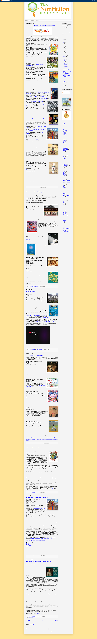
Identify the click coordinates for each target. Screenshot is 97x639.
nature (63, 196)
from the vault (65, 164)
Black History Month (66, 143)
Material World (51, 488)
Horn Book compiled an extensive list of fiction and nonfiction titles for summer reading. (40, 437)
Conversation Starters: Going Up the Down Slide (37, 180)
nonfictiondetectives (32, 349)
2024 (63, 39)
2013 (63, 52)
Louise (31, 286)
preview (64, 205)
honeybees (64, 175)
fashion (64, 160)
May (64, 78)
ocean (63, 201)
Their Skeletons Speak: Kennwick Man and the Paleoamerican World (35, 57)
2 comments (40, 349)
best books (64, 140)
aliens (63, 129)
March (64, 81)
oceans (64, 202)
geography (64, 166)
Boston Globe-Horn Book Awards (39, 508)
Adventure (64, 128)
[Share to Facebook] (43, 187)
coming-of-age (65, 148)
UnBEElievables (29, 270)
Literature (64, 188)
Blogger (52, 631)
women (64, 227)
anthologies (64, 133)
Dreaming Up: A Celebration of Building (37, 497)
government (64, 168)
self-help (64, 210)
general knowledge (65, 165)
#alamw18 (64, 125)
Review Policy (31, 20)
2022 (63, 42)
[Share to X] (42, 187)
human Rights (65, 176)
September (65, 57)
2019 (63, 44)
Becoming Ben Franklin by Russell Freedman (38, 561)
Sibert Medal (64, 213)
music (63, 194)
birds (63, 142)
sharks (64, 211)
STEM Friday (28, 546)
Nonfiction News (30, 291)
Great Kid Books (29, 543)
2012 (63, 85)
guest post (64, 171)
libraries (64, 187)
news (29, 350)
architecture (30, 557)
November (65, 55)
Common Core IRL (65, 149)
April (64, 80)
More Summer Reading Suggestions (36, 192)
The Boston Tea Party (40, 613)
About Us (37, 20)
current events (65, 155)
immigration (64, 179)
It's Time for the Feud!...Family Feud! (36, 139)
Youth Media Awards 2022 (67, 231)
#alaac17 (64, 123)
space (63, 214)
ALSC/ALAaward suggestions (65, 131)
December (65, 53)
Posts (64, 91)
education (64, 158)
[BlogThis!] (41, 187)
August (64, 59)
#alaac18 (64, 124)
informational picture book (66, 180)
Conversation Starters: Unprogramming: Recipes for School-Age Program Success (43, 178)
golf (63, 167)
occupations (64, 200)
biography (30, 617)
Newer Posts (28, 620)
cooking (64, 151)
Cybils (63, 156)
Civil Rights (64, 147)
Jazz (63, 185)
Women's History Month (66, 228)
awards (64, 139)
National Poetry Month (66, 195)
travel (63, 222)
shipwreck (64, 212)
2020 (63, 43)
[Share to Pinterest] (45, 187)
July (64, 60)
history (33, 617)
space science (65, 215)
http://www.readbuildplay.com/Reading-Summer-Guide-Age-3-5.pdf (41, 538)
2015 (63, 50)
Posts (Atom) (32, 624)
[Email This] (40, 187)
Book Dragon (28, 544)
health (63, 172)
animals (64, 132)
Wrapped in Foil (28, 545)
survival (64, 219)
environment (64, 159)
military (64, 193)
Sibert (42, 162)
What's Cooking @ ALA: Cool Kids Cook (36, 101)
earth (63, 157)
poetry (63, 203)
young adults (64, 230)
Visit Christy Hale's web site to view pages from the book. (35, 540)
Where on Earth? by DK (32, 448)
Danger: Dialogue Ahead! (44, 317)
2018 (63, 46)
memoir (64, 192)
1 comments (37, 286)
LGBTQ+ (64, 186)
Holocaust (64, 174)
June (64, 61)
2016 (63, 48)
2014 (63, 51)
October (64, 56)
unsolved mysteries (65, 223)
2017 (63, 47)
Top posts (64, 221)
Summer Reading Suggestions (34, 355)
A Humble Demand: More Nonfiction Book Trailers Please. (44, 321)
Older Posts (56, 620)
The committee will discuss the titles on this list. (37, 96)
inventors (64, 184)
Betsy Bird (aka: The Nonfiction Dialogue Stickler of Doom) (36, 315)
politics (64, 204)
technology (64, 220)
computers (64, 150)
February (64, 82)
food (63, 163)
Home (26, 20)
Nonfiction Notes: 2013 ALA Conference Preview (66, 64)
